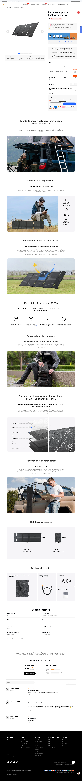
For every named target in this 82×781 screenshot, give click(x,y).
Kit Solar (9, 750)
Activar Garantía (24, 743)
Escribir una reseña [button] (30, 673)
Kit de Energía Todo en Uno (40, 741)
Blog (63, 745)
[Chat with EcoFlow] (78, 773)
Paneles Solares (10, 743)
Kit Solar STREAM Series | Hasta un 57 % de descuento (17, 1)
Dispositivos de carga (11, 756)
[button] (33, 695)
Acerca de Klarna (38, 755)
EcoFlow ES (16, 770)
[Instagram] (14, 762)
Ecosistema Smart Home (12, 748)
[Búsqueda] (74, 4)
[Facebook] (8, 762)
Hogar (8, 7)
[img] (31, 688)
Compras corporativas (39, 753)
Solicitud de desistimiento (26, 747)
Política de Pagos (51, 739)
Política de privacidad (20, 772)
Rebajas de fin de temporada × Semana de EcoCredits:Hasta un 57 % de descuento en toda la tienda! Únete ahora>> (62, 42)
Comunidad (64, 743)
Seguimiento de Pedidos (25, 741)
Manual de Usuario (24, 739)
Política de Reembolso (52, 743)
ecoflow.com (4, 1)
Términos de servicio (11, 772)
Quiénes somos (65, 739)
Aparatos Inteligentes (11, 747)
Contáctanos (64, 741)
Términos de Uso (51, 747)
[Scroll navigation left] (69, 4)
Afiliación (36, 745)
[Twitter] (11, 762)
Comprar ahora (69, 104)
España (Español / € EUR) (75, 1)
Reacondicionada (38, 749)
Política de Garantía (52, 745)
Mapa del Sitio (27, 772)
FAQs (22, 745)
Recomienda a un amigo (39, 743)
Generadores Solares (11, 745)
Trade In (36, 751)
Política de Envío (51, 741)
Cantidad (51, 84)
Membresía (37, 739)
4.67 (27, 668)
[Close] (80, 26)
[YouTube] (17, 762)
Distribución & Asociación (39, 747)
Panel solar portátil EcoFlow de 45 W (17, 7)
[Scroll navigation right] (71, 4)
